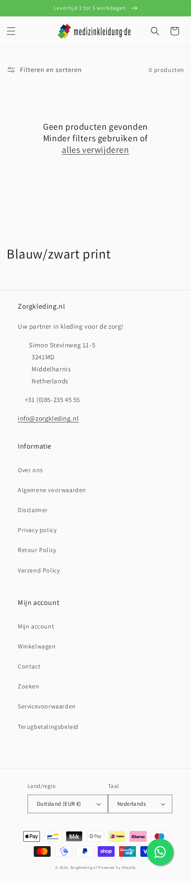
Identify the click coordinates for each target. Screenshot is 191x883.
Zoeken (29, 686)
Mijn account (36, 626)
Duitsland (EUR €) (59, 803)
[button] (11, 31)
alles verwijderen (95, 149)
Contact (29, 666)
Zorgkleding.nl (83, 867)
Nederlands (131, 803)
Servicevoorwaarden (47, 706)
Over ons (30, 470)
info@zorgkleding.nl (48, 418)
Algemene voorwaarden (52, 490)
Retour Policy (37, 550)
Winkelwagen (37, 646)
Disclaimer (33, 510)
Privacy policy (37, 530)
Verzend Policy (39, 570)
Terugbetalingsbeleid (48, 727)
